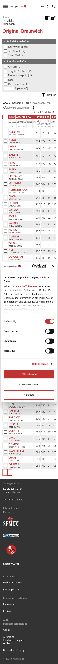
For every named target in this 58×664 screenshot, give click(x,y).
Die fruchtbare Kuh (12, 582)
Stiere (5, 17)
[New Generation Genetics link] (15, 535)
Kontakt (7, 611)
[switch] (49, 331)
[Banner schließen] (53, 266)
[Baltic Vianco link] (15, 564)
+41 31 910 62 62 (13, 499)
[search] (53, 6)
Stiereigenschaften (16, 61)
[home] (18, 6)
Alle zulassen (29, 374)
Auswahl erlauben (29, 384)
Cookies (7, 629)
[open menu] (5, 6)
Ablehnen (29, 395)
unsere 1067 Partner (25, 286)
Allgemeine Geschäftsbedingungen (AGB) (14, 640)
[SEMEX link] (15, 521)
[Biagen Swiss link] (15, 550)
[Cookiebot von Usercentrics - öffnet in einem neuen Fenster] (34, 266)
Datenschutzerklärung (13, 650)
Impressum (9, 604)
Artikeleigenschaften (17, 41)
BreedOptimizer (11, 589)
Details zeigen (40, 364)
